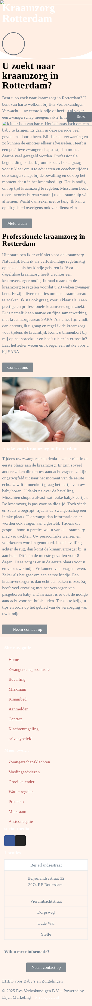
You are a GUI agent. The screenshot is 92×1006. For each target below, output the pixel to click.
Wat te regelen (21, 791)
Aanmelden (18, 709)
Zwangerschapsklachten (29, 762)
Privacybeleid (47, 997)
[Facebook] (9, 840)
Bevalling (17, 679)
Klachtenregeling (24, 728)
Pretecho (16, 801)
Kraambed (18, 699)
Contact (15, 718)
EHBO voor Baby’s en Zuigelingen (32, 981)
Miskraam (17, 689)
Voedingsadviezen (24, 771)
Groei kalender (21, 781)
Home (14, 659)
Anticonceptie (21, 821)
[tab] (46, 864)
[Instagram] (20, 840)
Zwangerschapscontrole (29, 669)
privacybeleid (20, 738)
